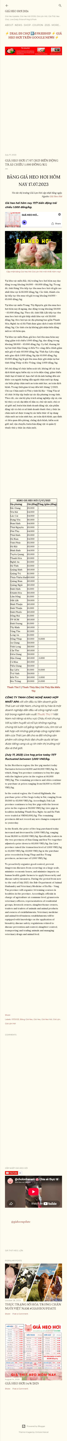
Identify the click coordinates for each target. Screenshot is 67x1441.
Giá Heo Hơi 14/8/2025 (22, 1383)
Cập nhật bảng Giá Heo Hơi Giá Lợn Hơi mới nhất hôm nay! (33, 271)
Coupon (37, 25)
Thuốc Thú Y (45, 714)
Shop (27, 25)
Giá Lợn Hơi (10, 1023)
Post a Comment (20, 1314)
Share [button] (7, 1015)
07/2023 (15, 1019)
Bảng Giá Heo (26, 1019)
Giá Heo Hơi (56, 196)
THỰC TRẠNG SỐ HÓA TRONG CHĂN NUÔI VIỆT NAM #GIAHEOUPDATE (33, 1306)
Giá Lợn (56, 1019)
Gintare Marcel (41, 1432)
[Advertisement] (33, 92)
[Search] (60, 5)
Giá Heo (37, 1019)
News (18, 25)
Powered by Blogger (36, 1426)
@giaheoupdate (20, 1221)
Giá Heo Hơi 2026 (17, 11)
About (9, 25)
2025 (47, 25)
